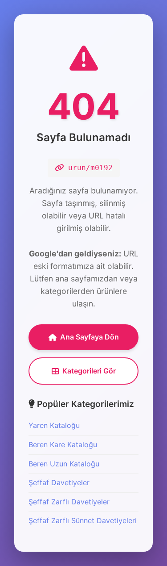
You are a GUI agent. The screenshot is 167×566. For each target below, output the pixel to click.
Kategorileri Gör (89, 370)
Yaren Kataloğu (54, 425)
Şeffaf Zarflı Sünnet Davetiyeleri (83, 520)
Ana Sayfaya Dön (89, 336)
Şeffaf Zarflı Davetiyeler (69, 501)
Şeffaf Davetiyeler (59, 482)
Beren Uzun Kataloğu (64, 463)
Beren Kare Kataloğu (63, 444)
